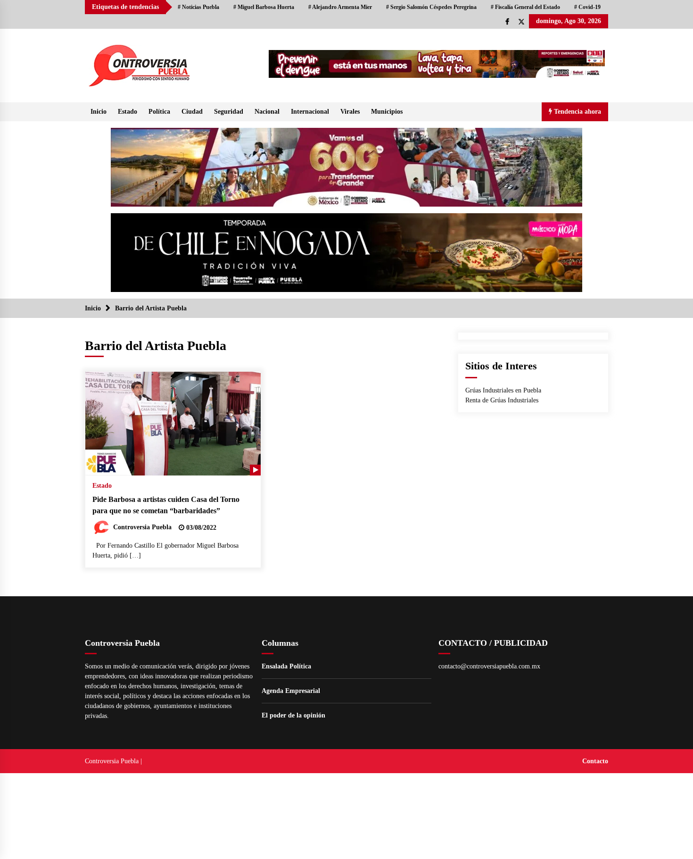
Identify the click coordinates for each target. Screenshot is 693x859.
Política (159, 111)
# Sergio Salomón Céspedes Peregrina (431, 7)
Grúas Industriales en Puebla (503, 390)
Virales (350, 111)
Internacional (310, 111)
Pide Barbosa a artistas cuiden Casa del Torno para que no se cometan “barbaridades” (165, 505)
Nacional (267, 111)
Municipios (387, 111)
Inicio (99, 111)
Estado (127, 111)
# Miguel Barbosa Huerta (263, 7)
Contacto (595, 761)
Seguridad (228, 111)
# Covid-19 (587, 7)
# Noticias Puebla (198, 7)
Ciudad (192, 111)
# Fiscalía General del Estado (525, 7)
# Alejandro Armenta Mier (340, 7)
